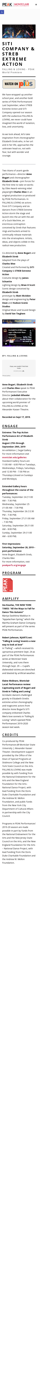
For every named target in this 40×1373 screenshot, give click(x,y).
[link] (2, 12)
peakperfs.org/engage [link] (14, 565)
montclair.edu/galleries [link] (14, 457)
